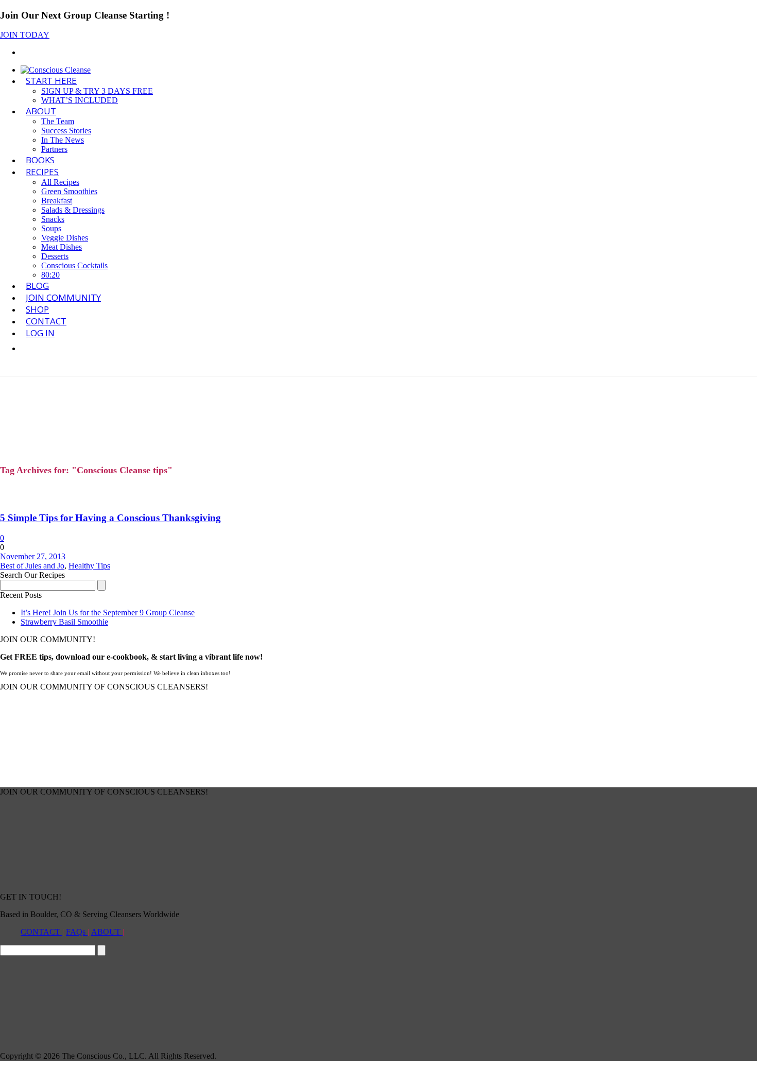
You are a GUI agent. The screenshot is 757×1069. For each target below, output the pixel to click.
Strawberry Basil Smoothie (64, 621)
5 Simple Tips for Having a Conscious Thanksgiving (110, 517)
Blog (37, 285)
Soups (51, 228)
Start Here (51, 81)
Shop (37, 309)
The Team (57, 121)
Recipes (42, 172)
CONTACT (41, 931)
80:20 (50, 274)
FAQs (77, 931)
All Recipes (60, 182)
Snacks (52, 219)
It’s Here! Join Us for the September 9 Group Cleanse (108, 612)
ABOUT (41, 111)
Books (40, 160)
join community (63, 297)
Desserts (54, 256)
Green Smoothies (69, 191)
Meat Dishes (61, 247)
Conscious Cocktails (74, 265)
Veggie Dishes (64, 237)
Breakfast (56, 200)
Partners (54, 149)
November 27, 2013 (32, 556)
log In (40, 333)
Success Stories (66, 130)
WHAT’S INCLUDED (79, 100)
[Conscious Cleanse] (56, 69)
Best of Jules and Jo (32, 565)
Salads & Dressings (73, 209)
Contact (46, 321)
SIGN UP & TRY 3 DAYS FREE (97, 91)
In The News (62, 139)
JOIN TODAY (24, 34)
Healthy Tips (89, 565)
